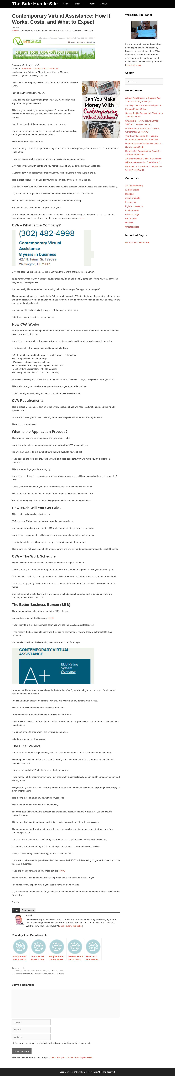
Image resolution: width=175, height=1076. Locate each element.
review (62, 871)
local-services (132, 210)
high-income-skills (134, 206)
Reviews (77, 4)
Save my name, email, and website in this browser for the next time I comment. (53, 1043)
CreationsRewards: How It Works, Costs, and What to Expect (39, 974)
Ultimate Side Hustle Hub (137, 242)
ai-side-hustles (132, 190)
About (92, 4)
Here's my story (133, 65)
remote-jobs (131, 218)
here (82, 218)
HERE (51, 618)
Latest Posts (29, 910)
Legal (62, 1072)
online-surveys (132, 214)
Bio (17, 910)
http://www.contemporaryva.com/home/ (39, 68)
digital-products (132, 198)
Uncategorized (21, 968)
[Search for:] (144, 81)
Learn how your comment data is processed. (71, 1057)
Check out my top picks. (70, 926)
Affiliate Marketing (134, 186)
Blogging (129, 194)
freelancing (130, 202)
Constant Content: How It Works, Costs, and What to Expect (39, 971)
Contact (103, 4)
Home (65, 4)
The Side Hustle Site (35, 3)
